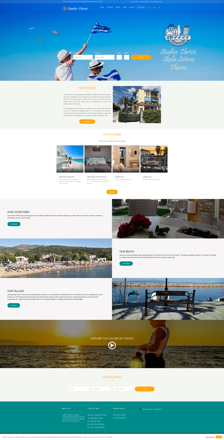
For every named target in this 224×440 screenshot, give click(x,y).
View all (112, 192)
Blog (124, 7)
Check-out (98, 53)
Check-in (75, 53)
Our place (14, 305)
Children (126, 53)
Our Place (110, 7)
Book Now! (140, 7)
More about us (87, 121)
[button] (115, 104)
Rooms (118, 7)
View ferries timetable (119, 415)
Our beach (14, 224)
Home (102, 7)
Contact (131, 7)
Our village (126, 263)
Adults (119, 53)
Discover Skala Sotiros (119, 418)
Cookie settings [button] (209, 437)
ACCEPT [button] (219, 437)
